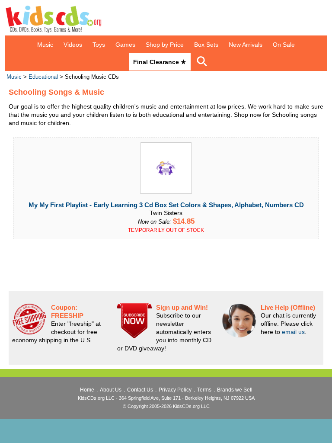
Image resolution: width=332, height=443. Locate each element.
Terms (204, 390)
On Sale (284, 44)
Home (87, 390)
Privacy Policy (175, 390)
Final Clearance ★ (159, 61)
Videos (73, 44)
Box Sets (206, 44)
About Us (110, 390)
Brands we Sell (234, 390)
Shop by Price (165, 44)
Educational (43, 77)
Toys (99, 44)
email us (293, 331)
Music (45, 44)
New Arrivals (245, 44)
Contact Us (140, 390)
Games (125, 44)
